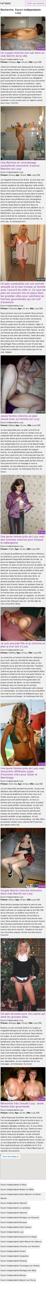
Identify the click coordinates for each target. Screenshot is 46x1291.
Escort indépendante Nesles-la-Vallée (17, 1189)
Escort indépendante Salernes (14, 1212)
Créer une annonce (35, 3)
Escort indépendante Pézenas (14, 1261)
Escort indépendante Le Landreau (15, 1208)
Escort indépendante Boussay (14, 1222)
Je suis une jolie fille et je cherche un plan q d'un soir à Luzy (23, 645)
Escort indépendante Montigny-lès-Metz (18, 1270)
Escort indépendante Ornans (13, 1251)
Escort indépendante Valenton (14, 1203)
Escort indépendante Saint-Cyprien (16, 1227)
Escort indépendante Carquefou (15, 1256)
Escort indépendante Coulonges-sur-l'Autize (20, 1265)
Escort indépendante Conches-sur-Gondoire (20, 1246)
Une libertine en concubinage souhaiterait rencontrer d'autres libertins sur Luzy (20, 165)
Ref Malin (5, 3)
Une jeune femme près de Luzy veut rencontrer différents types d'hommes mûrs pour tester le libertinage (22, 773)
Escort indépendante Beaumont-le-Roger (19, 1237)
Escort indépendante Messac (13, 1275)
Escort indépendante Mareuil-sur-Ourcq (18, 1280)
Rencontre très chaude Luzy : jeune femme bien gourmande (22, 1105)
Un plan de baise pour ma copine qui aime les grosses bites (23, 1015)
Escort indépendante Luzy (12, 1232)
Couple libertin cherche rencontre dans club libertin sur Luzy (21, 892)
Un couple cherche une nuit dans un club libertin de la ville (22, 54)
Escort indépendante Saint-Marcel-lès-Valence (21, 1241)
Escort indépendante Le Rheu (13, 1184)
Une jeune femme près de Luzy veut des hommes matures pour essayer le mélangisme (22, 539)
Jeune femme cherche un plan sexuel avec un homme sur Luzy (20, 417)
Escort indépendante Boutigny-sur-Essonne (20, 1217)
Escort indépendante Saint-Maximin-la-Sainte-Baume (21, 1196)
